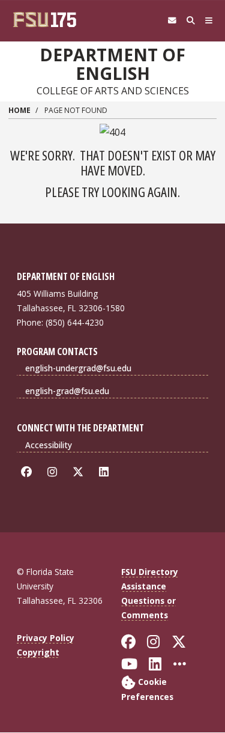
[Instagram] (54, 472)
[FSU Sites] (209, 20)
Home (19, 110)
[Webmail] (172, 20)
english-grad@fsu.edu (67, 391)
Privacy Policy (45, 637)
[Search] (190, 20)
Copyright (38, 652)
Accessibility (48, 445)
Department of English (112, 64)
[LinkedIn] (106, 472)
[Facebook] (28, 472)
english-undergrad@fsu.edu (78, 368)
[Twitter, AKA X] (80, 472)
